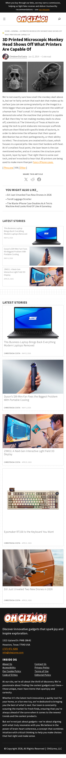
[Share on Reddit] (33, 179)
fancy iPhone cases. (43, 162)
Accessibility (9, 667)
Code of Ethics (10, 674)
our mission (44, 9)
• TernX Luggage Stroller (18, 199)
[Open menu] (4, 19)
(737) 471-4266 (10, 648)
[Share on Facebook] (39, 179)
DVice (23, 167)
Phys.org (8, 167)
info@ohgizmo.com (12, 652)
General (14, 31)
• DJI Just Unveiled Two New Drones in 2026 (29, 194)
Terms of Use (42, 671)
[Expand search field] (59, 19)
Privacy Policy (42, 667)
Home (7, 31)
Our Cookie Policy (11, 671)
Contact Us (40, 664)
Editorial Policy (43, 674)
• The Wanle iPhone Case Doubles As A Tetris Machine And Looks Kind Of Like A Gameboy (29, 205)
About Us (7, 664)
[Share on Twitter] (26, 179)
